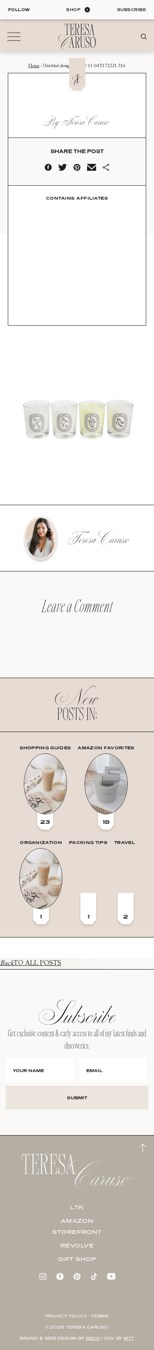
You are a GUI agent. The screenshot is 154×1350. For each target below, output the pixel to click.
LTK (77, 1207)
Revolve (77, 1245)
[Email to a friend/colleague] (91, 169)
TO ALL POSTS (30, 963)
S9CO (93, 1338)
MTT (129, 1338)
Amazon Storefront (77, 1226)
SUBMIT (77, 1097)
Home (33, 66)
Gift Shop (77, 1259)
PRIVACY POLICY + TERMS (77, 1316)
